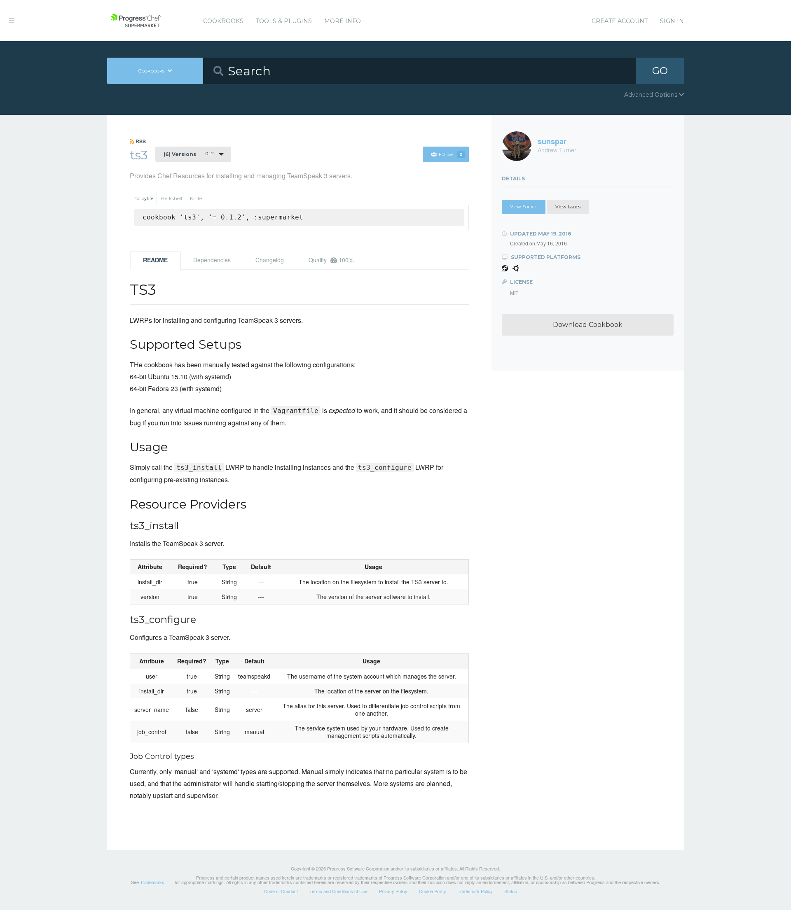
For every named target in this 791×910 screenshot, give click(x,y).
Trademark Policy (475, 891)
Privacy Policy (393, 891)
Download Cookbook (588, 325)
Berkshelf (172, 198)
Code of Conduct (281, 891)
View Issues (567, 207)
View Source (523, 207)
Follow (451, 154)
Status (510, 891)
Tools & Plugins (284, 21)
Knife (196, 198)
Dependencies (212, 260)
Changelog (269, 260)
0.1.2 (189, 154)
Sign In (672, 21)
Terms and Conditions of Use (338, 891)
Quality (331, 260)
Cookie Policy (432, 891)
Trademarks (152, 882)
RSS (140, 141)
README (155, 260)
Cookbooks (223, 21)
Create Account (620, 21)
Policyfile (143, 198)
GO (660, 71)
